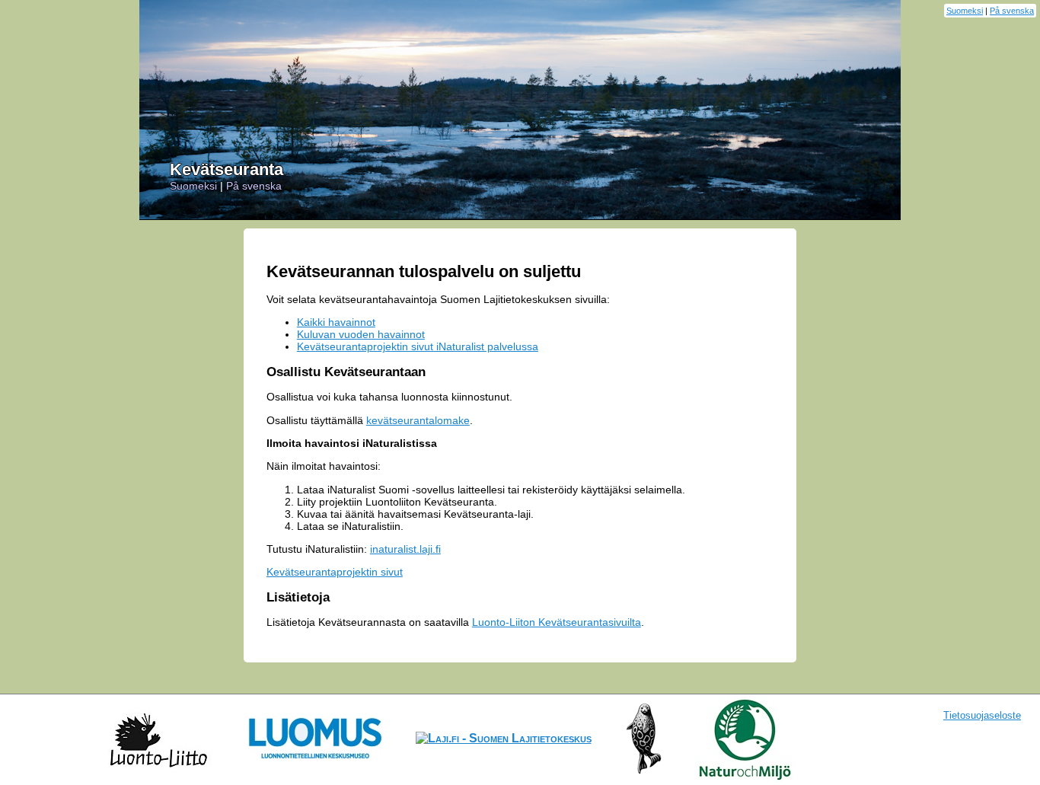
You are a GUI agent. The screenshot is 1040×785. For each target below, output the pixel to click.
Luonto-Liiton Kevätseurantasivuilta (556, 622)
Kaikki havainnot (336, 322)
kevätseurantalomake (418, 420)
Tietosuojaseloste (982, 715)
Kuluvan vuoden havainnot (361, 334)
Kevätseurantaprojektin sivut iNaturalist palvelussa (417, 346)
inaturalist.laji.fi (405, 549)
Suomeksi (964, 10)
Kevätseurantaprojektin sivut (334, 572)
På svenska (1012, 10)
